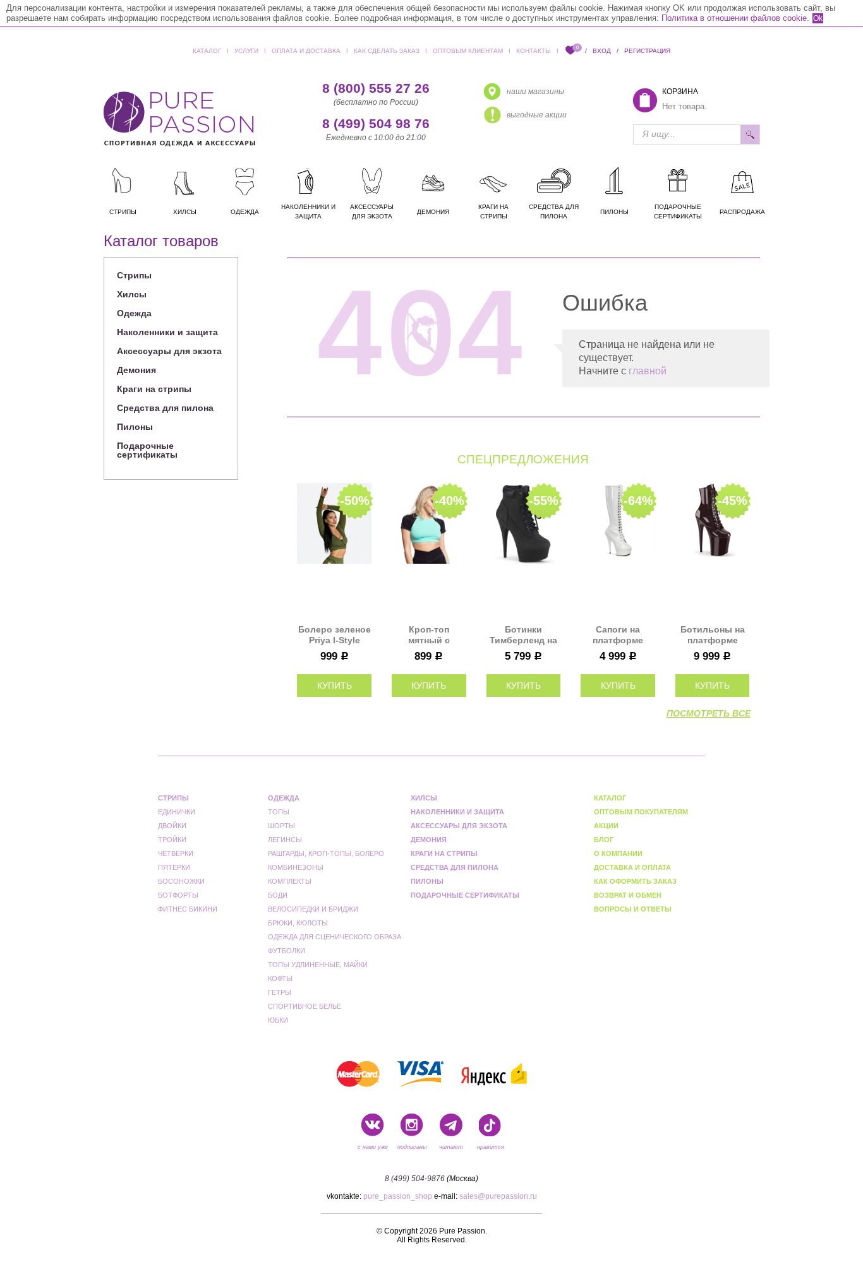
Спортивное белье (304, 1006)
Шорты (281, 825)
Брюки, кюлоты (298, 923)
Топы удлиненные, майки (318, 964)
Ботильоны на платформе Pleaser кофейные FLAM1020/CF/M (712, 635)
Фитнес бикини (187, 909)
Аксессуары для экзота (169, 351)
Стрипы (134, 275)
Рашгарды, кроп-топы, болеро (326, 853)
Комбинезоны (295, 867)
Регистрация (647, 50)
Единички (158, 256)
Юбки (278, 1020)
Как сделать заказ (386, 50)
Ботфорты (178, 895)
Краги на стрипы (154, 389)
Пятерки (174, 867)
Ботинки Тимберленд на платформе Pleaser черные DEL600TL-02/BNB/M (523, 635)
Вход (602, 50)
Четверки (175, 853)
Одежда (134, 313)
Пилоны (135, 427)
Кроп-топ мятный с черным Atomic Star (428, 635)
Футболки (286, 950)
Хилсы (132, 294)
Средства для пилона (165, 408)
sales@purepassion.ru (498, 1196)
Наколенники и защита (167, 332)
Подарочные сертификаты (147, 450)
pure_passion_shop (397, 1196)
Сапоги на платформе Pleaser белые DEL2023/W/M (617, 635)
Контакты (533, 50)
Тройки (172, 839)
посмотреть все (709, 713)
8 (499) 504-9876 (415, 1178)
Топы (278, 812)
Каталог (207, 50)
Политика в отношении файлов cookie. (735, 18)
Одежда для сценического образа (334, 937)
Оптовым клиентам (468, 50)
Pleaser (274, 256)
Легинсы (285, 839)
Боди (277, 895)
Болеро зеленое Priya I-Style (334, 634)
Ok (818, 18)
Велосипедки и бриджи (313, 909)
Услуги (246, 50)
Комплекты (289, 881)
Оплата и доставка (306, 50)
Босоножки (181, 881)
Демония (136, 370)
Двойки (172, 825)
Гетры (279, 992)
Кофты (280, 978)
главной (648, 371)
